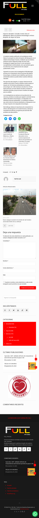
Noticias (8, 333)
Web (4, 275)
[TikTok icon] (24, 511)
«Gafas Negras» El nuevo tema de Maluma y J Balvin (8, 134)
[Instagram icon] (20, 511)
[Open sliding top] (37, 2)
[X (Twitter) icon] (16, 511)
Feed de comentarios (12, 491)
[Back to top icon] (19, 503)
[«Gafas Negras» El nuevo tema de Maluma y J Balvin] (10, 128)
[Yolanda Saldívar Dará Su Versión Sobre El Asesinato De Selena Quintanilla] (10, 151)
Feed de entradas (11, 488)
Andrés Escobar (24, 509)
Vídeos (8, 343)
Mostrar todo (31, 30)
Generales (11, 327)
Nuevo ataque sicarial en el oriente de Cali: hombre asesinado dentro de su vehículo (17, 220)
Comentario (6, 241)
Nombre (5, 261)
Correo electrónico (8, 268)
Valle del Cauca (13, 340)
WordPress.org (11, 493)
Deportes (8, 330)
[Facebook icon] (14, 511)
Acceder (9, 485)
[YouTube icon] (18, 511)
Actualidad (9, 324)
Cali (10, 337)
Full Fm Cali (17, 179)
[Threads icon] (22, 511)
